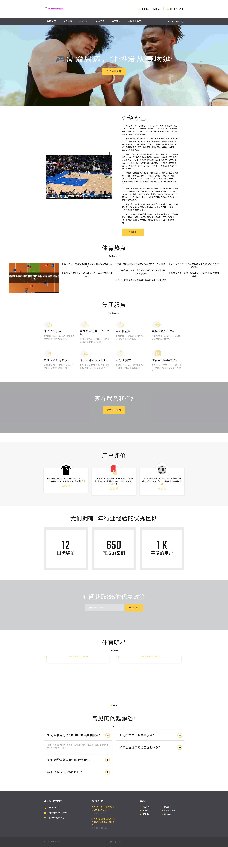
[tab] (78, 735)
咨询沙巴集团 (134, 21)
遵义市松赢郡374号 (56, 818)
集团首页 (51, 21)
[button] (201, 61)
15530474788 (176, 9)
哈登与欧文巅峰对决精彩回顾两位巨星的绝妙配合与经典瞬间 (103, 822)
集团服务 (116, 21)
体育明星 (99, 21)
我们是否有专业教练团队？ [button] (65, 772)
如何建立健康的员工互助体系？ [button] (140, 748)
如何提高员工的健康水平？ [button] (137, 735)
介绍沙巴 (67, 21)
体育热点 (83, 21)
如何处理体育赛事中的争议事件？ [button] (69, 760)
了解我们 (132, 232)
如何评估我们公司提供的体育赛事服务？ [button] (74, 735)
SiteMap (168, 814)
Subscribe (133, 607)
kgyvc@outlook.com (58, 813)
